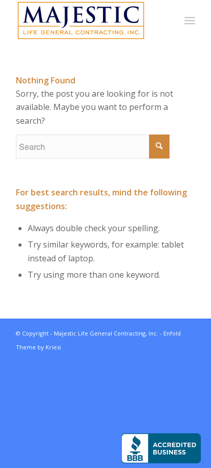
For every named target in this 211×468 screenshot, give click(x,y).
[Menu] (189, 20)
